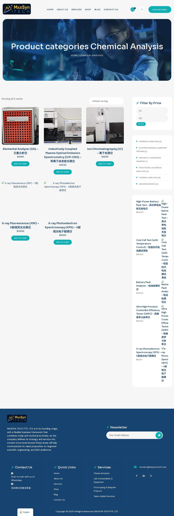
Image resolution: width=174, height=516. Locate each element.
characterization (102, 473)
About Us (62, 9)
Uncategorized (147, 184)
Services (76, 9)
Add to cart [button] (20, 164)
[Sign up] (159, 435)
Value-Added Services (104, 496)
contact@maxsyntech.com (152, 467)
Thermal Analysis (148, 177)
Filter (141, 124)
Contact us (111, 9)
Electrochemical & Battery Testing (151, 150)
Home (50, 9)
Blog (97, 9)
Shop (88, 9)
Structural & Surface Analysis (149, 169)
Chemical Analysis (149, 141)
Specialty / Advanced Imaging (148, 159)
